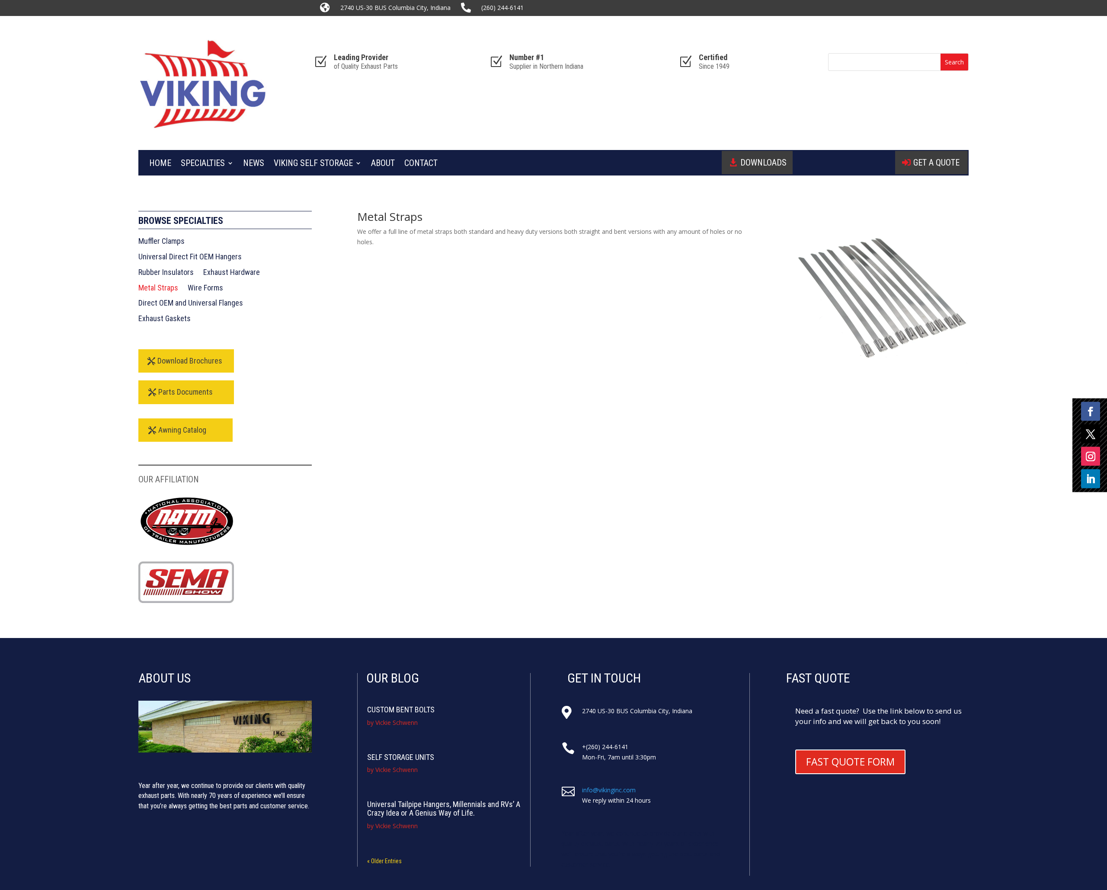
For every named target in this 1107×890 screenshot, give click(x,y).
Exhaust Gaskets (164, 318)
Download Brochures (189, 360)
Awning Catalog (182, 429)
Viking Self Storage (313, 164)
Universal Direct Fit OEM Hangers (190, 256)
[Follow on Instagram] (1090, 456)
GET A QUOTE (936, 162)
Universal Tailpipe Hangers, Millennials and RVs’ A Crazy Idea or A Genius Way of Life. (443, 808)
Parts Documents (185, 391)
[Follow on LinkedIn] (1090, 478)
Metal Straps (158, 288)
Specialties (203, 164)
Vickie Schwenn (396, 722)
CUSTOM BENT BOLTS (401, 709)
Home (160, 164)
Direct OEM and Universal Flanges (190, 303)
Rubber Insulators (166, 272)
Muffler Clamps (161, 241)
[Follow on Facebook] (1090, 411)
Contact (421, 164)
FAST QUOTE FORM (850, 762)
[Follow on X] (1090, 433)
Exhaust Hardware (231, 272)
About (383, 164)
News (253, 164)
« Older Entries (384, 861)
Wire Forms (205, 288)
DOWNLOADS (763, 162)
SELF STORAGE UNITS (400, 757)
